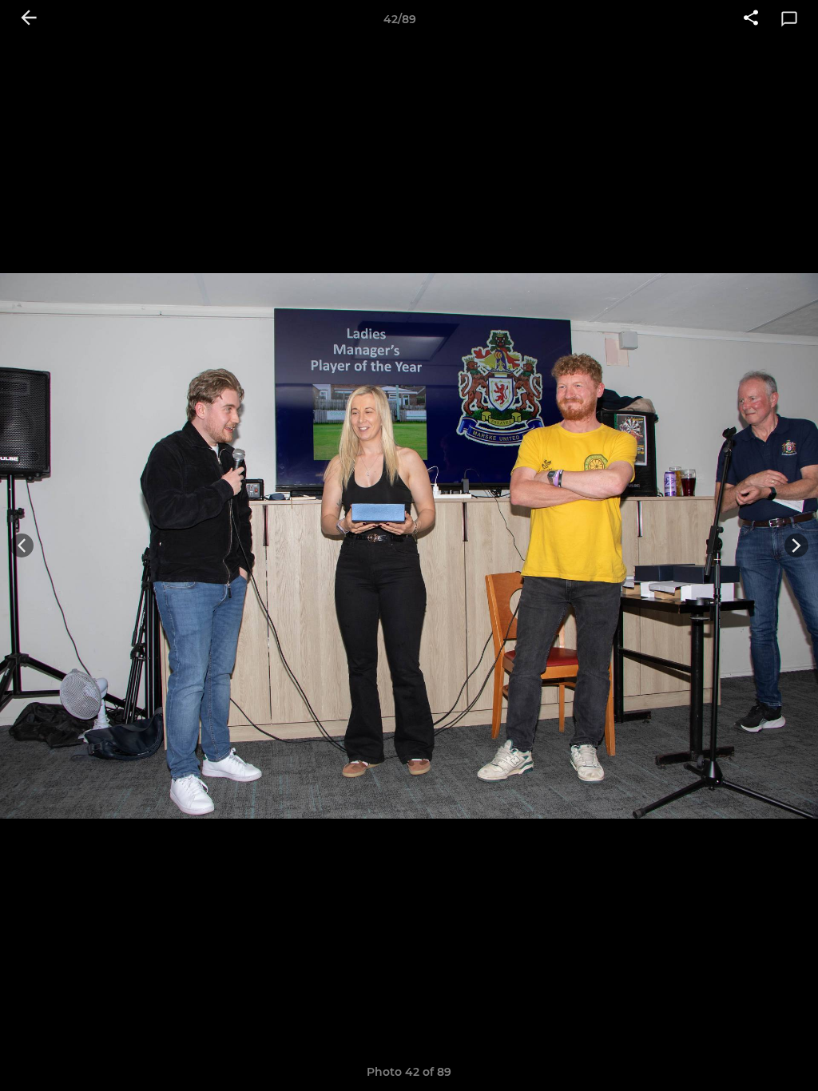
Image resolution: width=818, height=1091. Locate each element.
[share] (750, 19)
